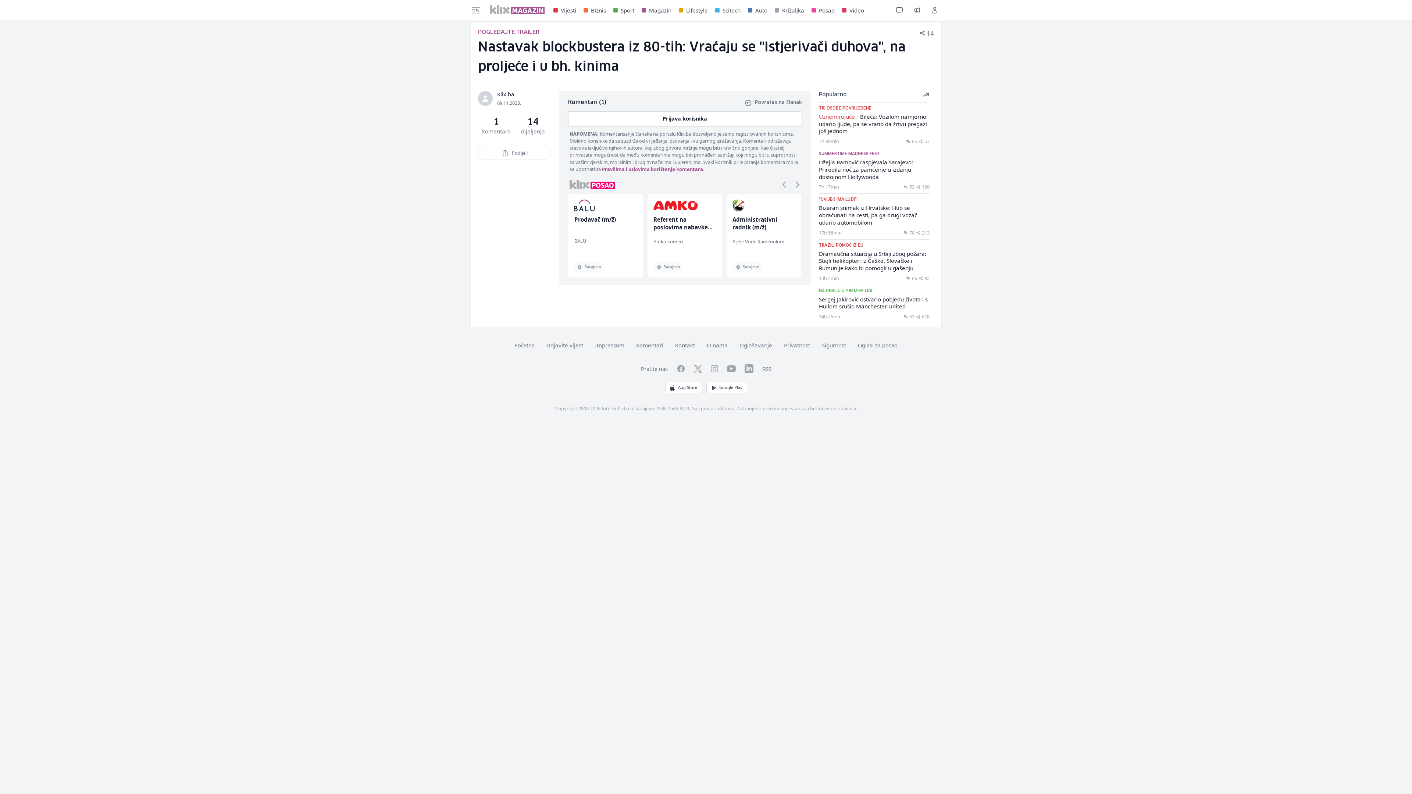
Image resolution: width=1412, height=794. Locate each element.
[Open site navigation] (476, 10)
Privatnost (797, 345)
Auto (761, 10)
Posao (827, 10)
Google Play (730, 387)
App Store (687, 387)
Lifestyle (697, 10)
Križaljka (793, 10)
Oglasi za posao (878, 345)
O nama (717, 345)
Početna (524, 345)
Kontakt (685, 345)
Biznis (598, 10)
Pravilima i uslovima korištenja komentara (652, 169)
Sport (627, 10)
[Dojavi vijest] (917, 10)
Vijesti (568, 10)
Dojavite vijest (564, 345)
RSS (766, 368)
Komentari (649, 345)
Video (856, 10)
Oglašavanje (755, 345)
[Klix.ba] (517, 9)
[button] (784, 184)
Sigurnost (834, 345)
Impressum (609, 345)
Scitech (732, 10)
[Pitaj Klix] (899, 10)
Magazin (660, 10)
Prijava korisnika (685, 118)
